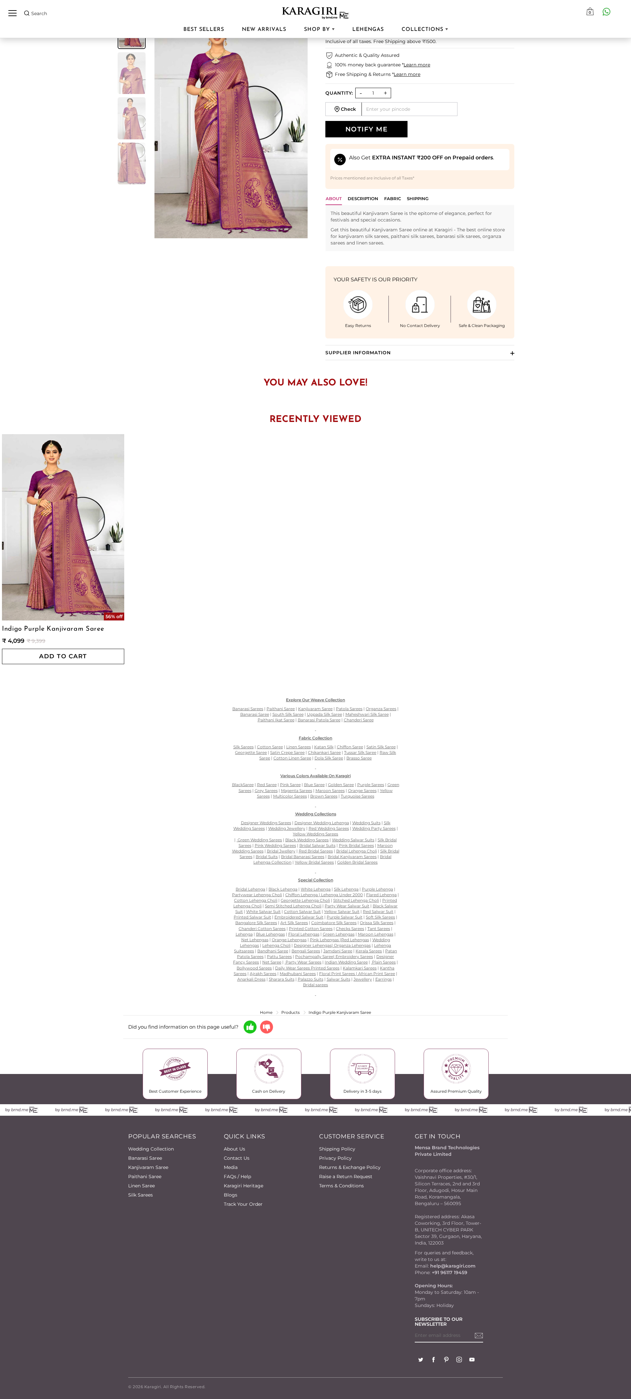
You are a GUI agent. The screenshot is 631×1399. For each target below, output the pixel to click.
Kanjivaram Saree (148, 1167)
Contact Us (236, 1158)
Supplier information (358, 353)
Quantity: (339, 93)
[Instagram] (459, 1360)
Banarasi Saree (145, 1158)
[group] (132, 73)
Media (231, 1167)
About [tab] (334, 198)
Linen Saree (141, 1186)
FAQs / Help (237, 1176)
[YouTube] (472, 1360)
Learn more (417, 65)
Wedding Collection (151, 1149)
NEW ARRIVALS (264, 29)
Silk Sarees (140, 1195)
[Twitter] (421, 1360)
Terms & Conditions (341, 1186)
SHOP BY (318, 29)
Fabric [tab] (392, 198)
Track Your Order (243, 1204)
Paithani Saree (144, 1176)
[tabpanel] (419, 228)
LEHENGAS (368, 29)
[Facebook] (433, 1360)
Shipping (395, 41)
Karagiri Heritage (243, 1186)
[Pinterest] (446, 1360)
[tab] (363, 200)
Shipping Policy (337, 1149)
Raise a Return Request (345, 1176)
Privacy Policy (335, 1158)
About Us (234, 1149)
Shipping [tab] (418, 198)
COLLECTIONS (423, 29)
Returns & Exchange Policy (350, 1167)
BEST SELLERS (203, 29)
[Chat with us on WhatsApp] (606, 11)
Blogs (230, 1195)
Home (266, 1012)
